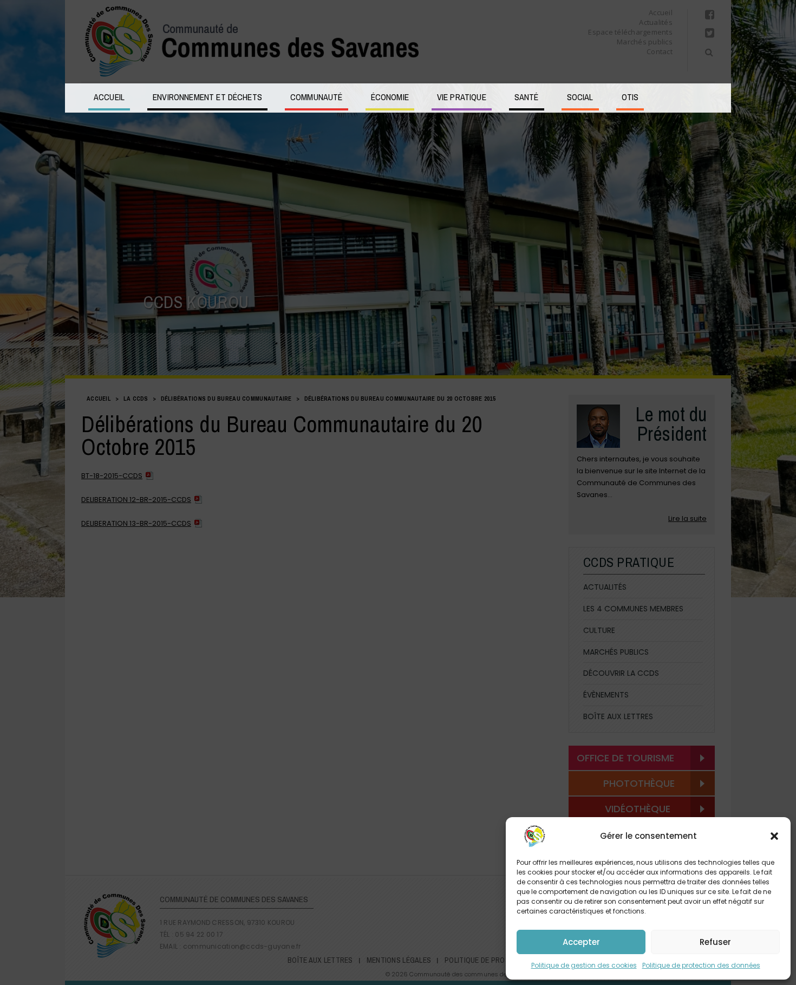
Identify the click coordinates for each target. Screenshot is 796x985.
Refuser (715, 942)
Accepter (581, 942)
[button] (774, 836)
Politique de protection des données (701, 965)
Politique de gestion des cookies (584, 965)
